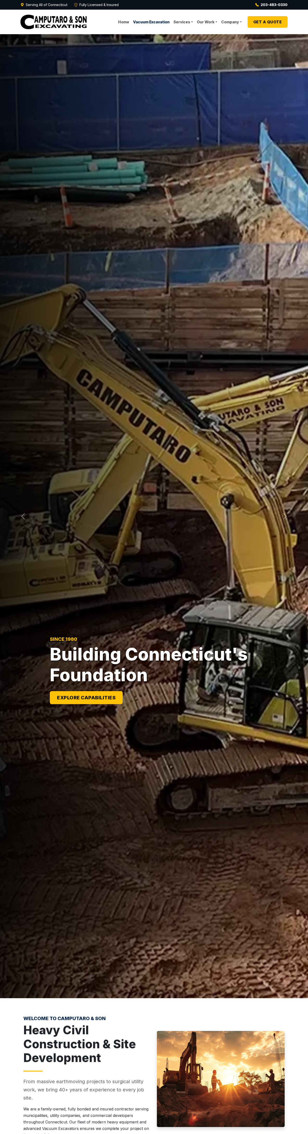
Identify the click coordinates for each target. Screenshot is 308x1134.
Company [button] (230, 22)
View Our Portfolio (85, 698)
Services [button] (181, 22)
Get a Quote (267, 22)
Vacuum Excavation (151, 22)
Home (123, 22)
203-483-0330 (274, 5)
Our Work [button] (205, 22)
